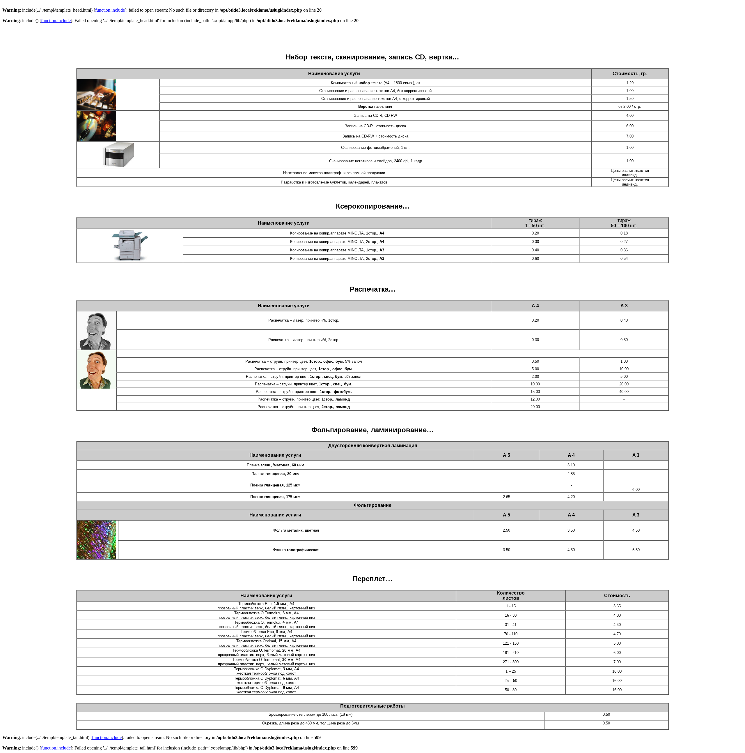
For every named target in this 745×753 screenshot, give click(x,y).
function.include (110, 10)
